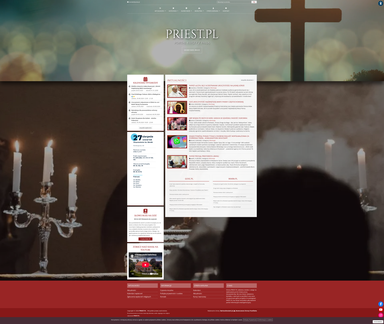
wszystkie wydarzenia (146, 128)
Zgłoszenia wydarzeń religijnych (139, 297)
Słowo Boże (185, 11)
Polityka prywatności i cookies (171, 293)
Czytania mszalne (166, 290)
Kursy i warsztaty (199, 297)
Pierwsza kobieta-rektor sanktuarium (179, 194)
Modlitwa (199, 11)
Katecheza (173, 11)
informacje (213, 88)
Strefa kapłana (213, 11)
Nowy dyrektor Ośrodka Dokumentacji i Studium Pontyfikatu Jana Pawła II (189, 190)
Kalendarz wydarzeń (134, 293)
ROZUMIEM (378, 322)
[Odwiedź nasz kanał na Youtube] (380, 309)
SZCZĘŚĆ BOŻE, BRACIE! (192, 50)
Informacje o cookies (265, 320)
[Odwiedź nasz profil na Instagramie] (380, 315)
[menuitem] (160, 9)
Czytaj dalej (145, 239)
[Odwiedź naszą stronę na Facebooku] (380, 304)
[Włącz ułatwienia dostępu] (380, 3)
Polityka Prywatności (250, 320)
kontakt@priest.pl (134, 2)
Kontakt (226, 11)
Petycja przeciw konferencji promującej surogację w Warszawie (186, 204)
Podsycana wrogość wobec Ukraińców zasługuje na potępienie (229, 184)
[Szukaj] (254, 2)
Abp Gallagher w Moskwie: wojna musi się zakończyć (227, 207)
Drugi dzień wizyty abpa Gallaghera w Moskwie (225, 188)
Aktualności (160, 11)
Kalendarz (197, 290)
